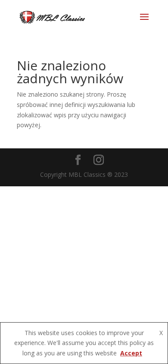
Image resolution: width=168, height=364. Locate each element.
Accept (131, 353)
